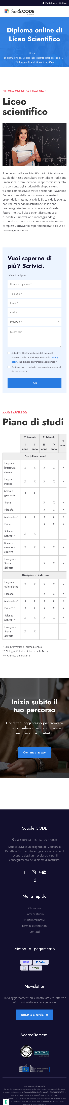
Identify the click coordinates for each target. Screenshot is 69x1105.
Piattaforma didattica (55, 3)
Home (32, 53)
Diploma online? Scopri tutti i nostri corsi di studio (32, 57)
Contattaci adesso (34, 752)
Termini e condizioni (34, 926)
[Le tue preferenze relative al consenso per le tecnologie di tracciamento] (6, 1102)
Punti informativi (34, 920)
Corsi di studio (34, 914)
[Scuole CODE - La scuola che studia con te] (20, 12)
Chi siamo (34, 908)
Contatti (34, 932)
